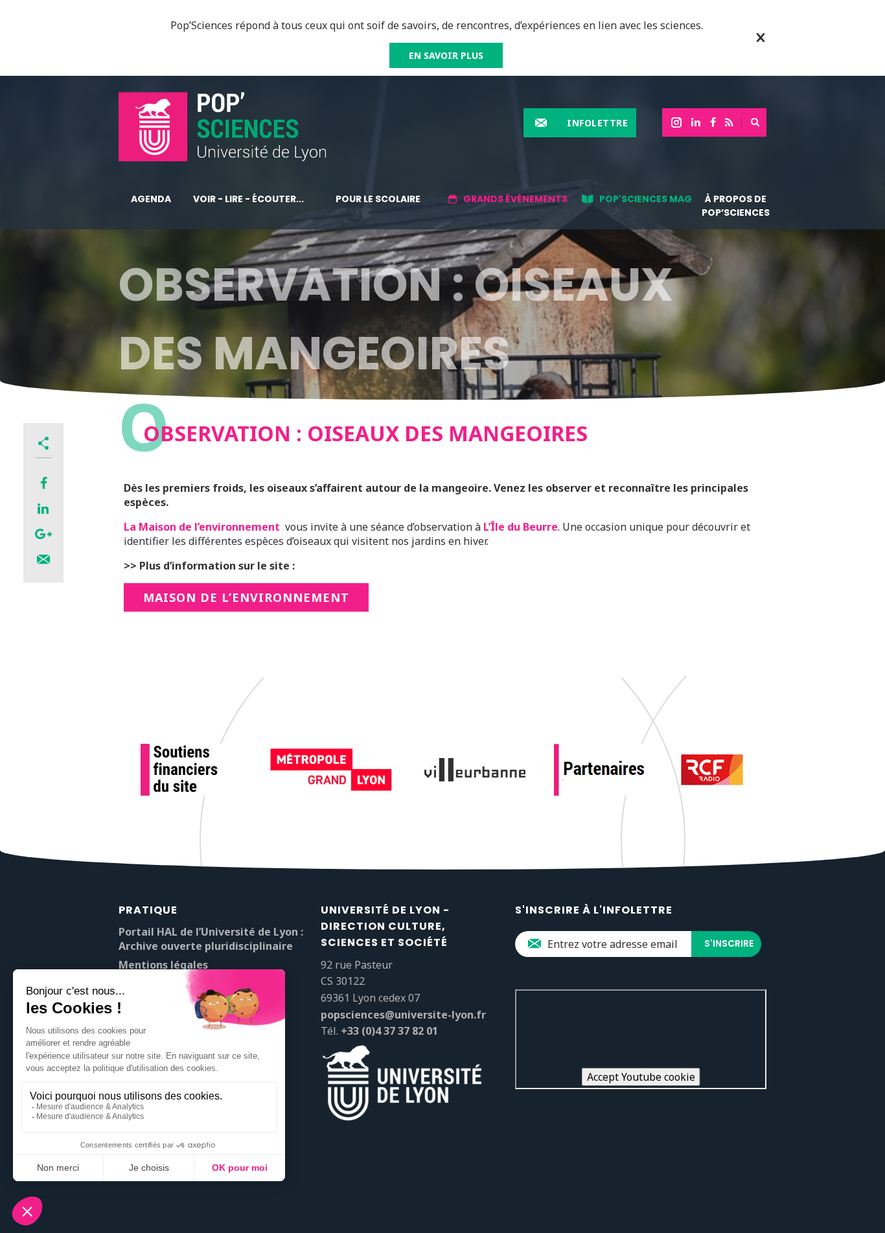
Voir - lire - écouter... (248, 198)
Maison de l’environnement (246, 597)
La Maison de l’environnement (202, 527)
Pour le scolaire (378, 198)
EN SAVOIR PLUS (446, 55)
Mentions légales (163, 965)
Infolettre (597, 123)
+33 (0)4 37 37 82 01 (389, 1031)
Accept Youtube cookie (641, 1077)
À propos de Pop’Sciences (736, 205)
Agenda (151, 198)
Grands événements (515, 198)
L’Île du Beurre (520, 527)
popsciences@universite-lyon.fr (403, 1015)
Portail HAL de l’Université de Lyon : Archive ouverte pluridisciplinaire (211, 939)
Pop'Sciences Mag (645, 198)
